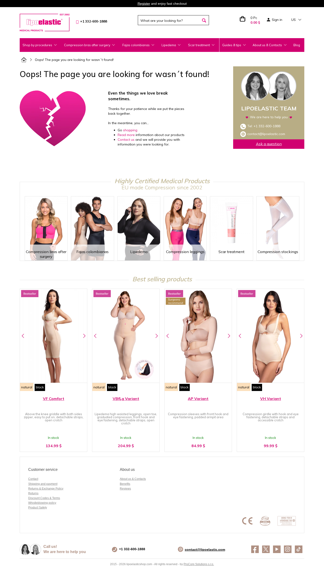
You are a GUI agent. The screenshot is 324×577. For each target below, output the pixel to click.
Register (144, 3)
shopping (130, 130)
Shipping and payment (42, 484)
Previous (23, 336)
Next (84, 336)
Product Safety (37, 507)
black (40, 387)
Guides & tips (231, 45)
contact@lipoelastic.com (266, 134)
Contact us (126, 139)
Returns (33, 493)
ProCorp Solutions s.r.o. (199, 564)
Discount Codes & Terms (44, 498)
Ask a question (269, 143)
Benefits (125, 484)
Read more (126, 135)
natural (26, 387)
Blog (296, 45)
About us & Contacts (267, 45)
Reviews (125, 488)
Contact (33, 479)
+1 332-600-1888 (267, 126)
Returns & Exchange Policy (45, 488)
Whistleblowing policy (42, 502)
